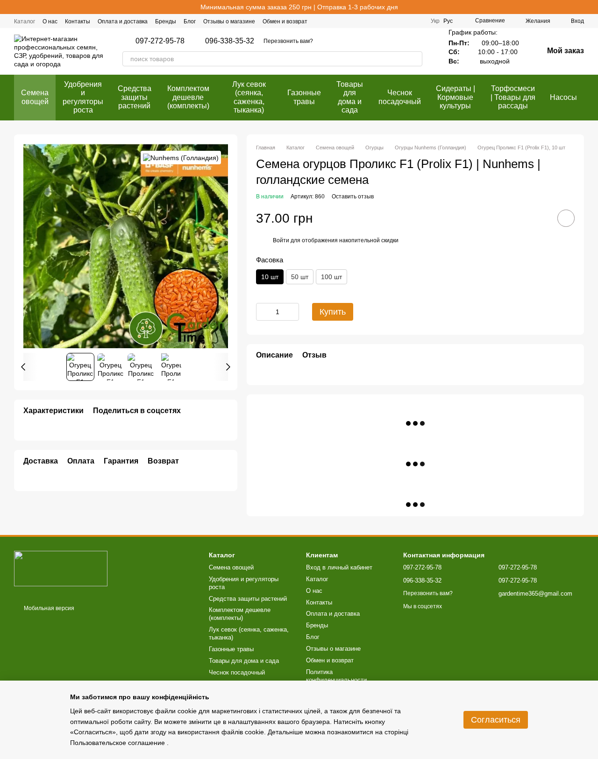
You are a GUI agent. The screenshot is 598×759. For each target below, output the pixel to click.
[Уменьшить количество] (263, 311)
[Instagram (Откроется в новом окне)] (395, 21)
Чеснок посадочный (399, 97)
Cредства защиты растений (134, 97)
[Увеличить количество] (292, 311)
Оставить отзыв (353, 196)
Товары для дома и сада (349, 97)
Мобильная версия (48, 608)
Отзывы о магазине (229, 21)
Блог (190, 21)
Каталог (24, 21)
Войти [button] (281, 240)
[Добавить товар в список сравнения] (539, 218)
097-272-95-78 (160, 41)
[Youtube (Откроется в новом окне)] (417, 21)
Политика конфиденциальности (336, 675)
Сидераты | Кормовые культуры (455, 97)
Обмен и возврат (285, 21)
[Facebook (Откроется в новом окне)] (384, 21)
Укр (435, 21)
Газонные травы (304, 97)
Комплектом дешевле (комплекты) (188, 97)
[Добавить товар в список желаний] (566, 218)
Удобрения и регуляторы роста (83, 97)
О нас (50, 21)
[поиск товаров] (414, 58)
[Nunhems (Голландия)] (181, 157)
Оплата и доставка (123, 21)
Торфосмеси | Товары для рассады (513, 97)
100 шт (331, 277)
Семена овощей (35, 97)
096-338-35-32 (229, 41)
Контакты (77, 21)
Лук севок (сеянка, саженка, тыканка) (249, 97)
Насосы (563, 97)
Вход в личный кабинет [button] (339, 567)
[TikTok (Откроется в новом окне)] (406, 21)
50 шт (299, 277)
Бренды (165, 21)
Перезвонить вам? (288, 41)
